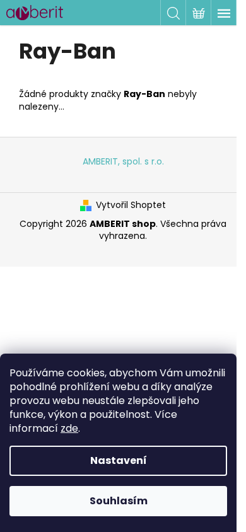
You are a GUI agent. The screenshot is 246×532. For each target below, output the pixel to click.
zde (69, 428)
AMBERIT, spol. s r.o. (123, 161)
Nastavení (118, 460)
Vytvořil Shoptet (131, 205)
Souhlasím (119, 501)
